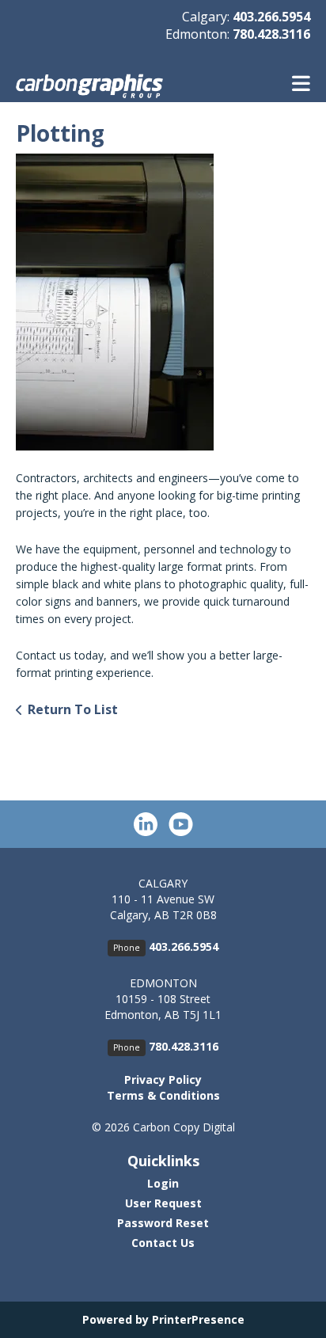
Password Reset (163, 1222)
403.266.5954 (271, 16)
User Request (163, 1203)
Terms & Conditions (163, 1095)
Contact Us (163, 1242)
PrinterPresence (198, 1319)
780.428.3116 (271, 34)
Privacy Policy (163, 1079)
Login (163, 1183)
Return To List (73, 709)
